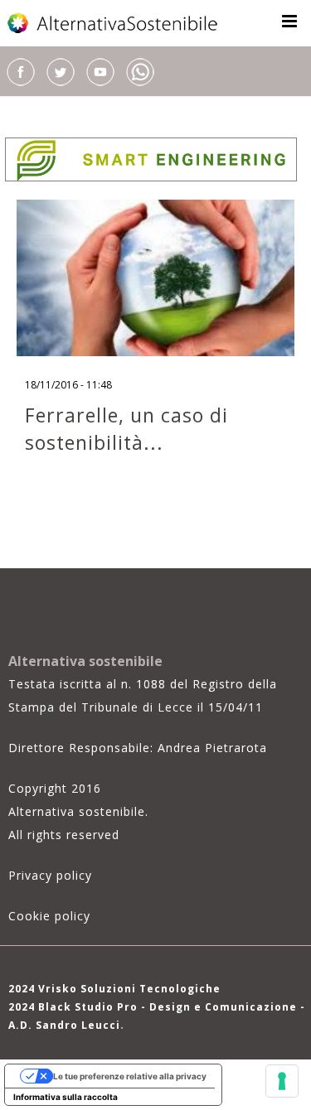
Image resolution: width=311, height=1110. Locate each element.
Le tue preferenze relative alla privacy (130, 1076)
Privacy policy (50, 875)
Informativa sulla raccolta (65, 1097)
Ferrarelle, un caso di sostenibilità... (126, 429)
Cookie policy (49, 916)
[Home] (114, 23)
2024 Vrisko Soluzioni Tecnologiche (114, 989)
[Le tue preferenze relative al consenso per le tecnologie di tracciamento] (282, 1081)
